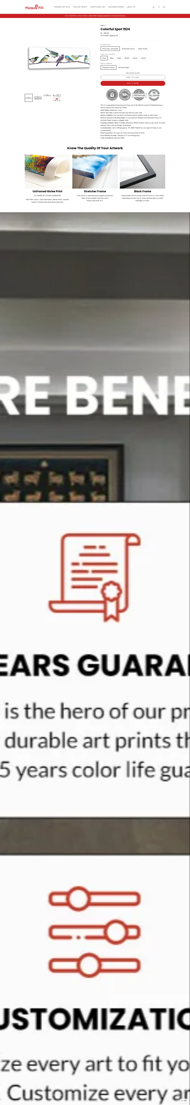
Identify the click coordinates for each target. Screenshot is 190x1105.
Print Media (106, 63)
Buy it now (133, 83)
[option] (95, 16)
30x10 (127, 58)
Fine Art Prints (80, 7)
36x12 (135, 58)
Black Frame (142, 49)
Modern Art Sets (62, 7)
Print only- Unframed (110, 49)
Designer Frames (116, 7)
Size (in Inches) (108, 54)
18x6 (112, 58)
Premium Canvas (108, 67)
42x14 (143, 58)
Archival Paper (123, 67)
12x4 (104, 58)
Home (102, 25)
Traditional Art (97, 7)
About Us (131, 7)
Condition (105, 44)
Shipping (112, 35)
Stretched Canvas (128, 49)
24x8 (119, 58)
